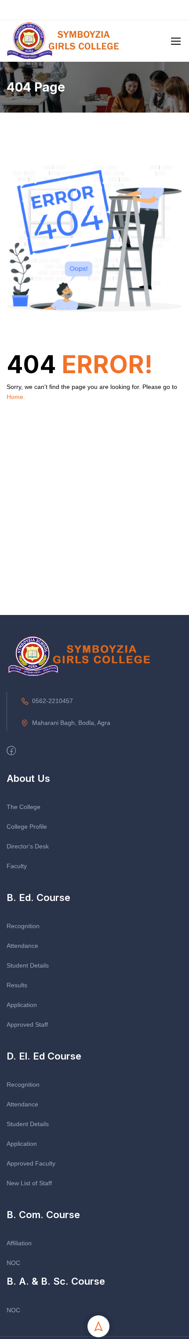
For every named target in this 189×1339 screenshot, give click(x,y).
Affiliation (19, 1243)
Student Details (28, 965)
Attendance (22, 945)
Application (22, 1004)
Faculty (17, 865)
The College (23, 806)
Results (17, 985)
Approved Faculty (31, 1163)
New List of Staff (29, 1183)
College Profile (27, 826)
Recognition (23, 925)
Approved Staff (27, 1024)
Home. (16, 396)
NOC (13, 1262)
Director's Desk (28, 846)
